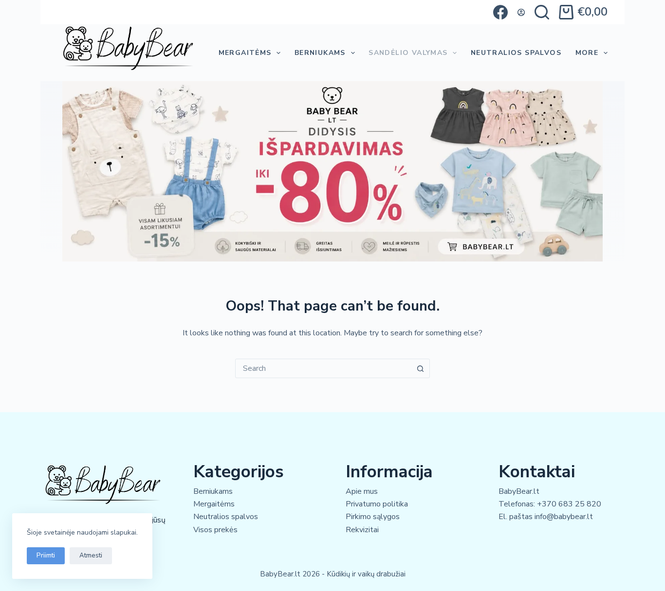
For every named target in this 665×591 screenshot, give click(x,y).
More (587, 52)
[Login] (521, 12)
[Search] (542, 12)
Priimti (46, 555)
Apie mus (362, 491)
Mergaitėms (245, 52)
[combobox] (323, 368)
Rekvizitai (362, 529)
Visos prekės (215, 529)
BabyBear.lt (519, 491)
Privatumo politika (377, 504)
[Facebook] (500, 12)
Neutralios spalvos (225, 516)
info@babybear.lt (564, 516)
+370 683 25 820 (569, 504)
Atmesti (90, 555)
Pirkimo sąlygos (373, 516)
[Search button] (420, 368)
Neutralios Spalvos (516, 52)
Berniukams (320, 52)
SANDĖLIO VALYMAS (408, 52)
